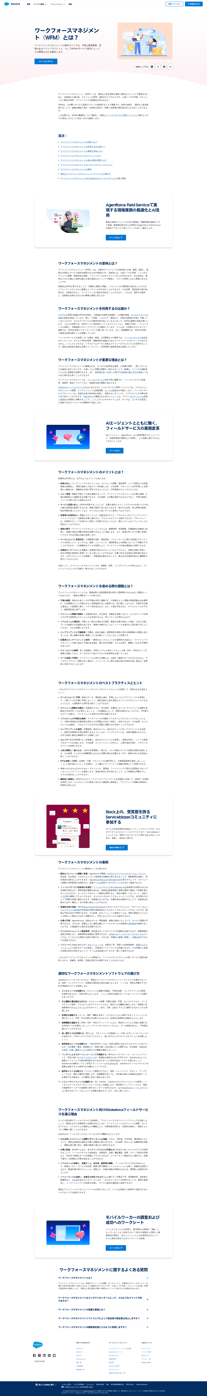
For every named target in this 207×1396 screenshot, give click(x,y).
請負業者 (132, 923)
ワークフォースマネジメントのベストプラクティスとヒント (86, 165)
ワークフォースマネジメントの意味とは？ (78, 142)
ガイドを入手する (47, 61)
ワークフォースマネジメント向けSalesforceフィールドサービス (88, 178)
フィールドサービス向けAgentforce (109, 887)
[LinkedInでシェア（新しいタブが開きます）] (152, 66)
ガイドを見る (114, 237)
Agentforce (88, 396)
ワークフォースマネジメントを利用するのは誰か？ (82, 146)
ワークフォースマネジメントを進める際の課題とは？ (83, 160)
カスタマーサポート (86, 1057)
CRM (114, 1007)
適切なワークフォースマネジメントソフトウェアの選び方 (85, 174)
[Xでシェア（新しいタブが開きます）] (158, 66)
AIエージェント (94, 945)
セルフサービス (80, 1007)
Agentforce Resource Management (105, 879)
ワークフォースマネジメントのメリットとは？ (80, 155)
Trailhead (112, 1063)
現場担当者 (82, 393)
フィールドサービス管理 (98, 380)
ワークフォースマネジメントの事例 (75, 169)
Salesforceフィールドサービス (71, 387)
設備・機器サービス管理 (80, 1050)
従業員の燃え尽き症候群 (131, 372)
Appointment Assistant (93, 907)
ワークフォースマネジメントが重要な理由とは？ (81, 151)
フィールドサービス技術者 (135, 337)
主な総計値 (77, 1180)
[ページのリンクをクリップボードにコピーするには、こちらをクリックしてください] (170, 66)
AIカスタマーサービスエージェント (124, 873)
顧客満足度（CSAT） (104, 372)
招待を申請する (115, 847)
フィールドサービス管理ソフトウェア (122, 115)
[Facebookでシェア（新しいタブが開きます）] (164, 66)
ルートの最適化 (111, 390)
